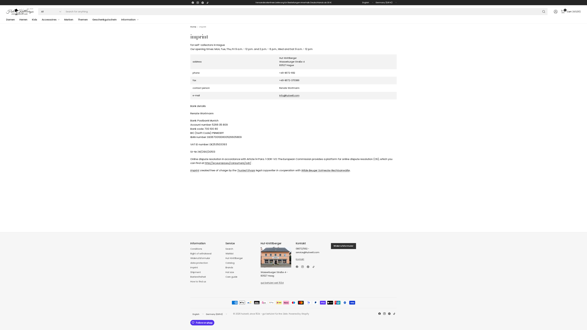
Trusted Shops (246, 170)
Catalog (229, 262)
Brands (229, 267)
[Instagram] (197, 2)
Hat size (229, 272)
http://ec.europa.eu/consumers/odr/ (228, 163)
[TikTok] (207, 2)
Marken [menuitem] (68, 19)
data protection (199, 262)
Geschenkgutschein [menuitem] (104, 19)
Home (193, 27)
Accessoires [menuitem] (49, 19)
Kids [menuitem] (34, 19)
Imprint (194, 170)
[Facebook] (192, 2)
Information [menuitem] (128, 19)
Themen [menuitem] (83, 19)
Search (229, 248)
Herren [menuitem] (23, 19)
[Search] (544, 11)
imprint (194, 267)
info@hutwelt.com (289, 95)
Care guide (231, 276)
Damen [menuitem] (10, 19)
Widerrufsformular (200, 258)
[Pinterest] (202, 2)
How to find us (198, 281)
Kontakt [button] (300, 259)
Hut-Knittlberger (234, 258)
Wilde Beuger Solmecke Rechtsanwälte (325, 170)
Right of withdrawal (200, 253)
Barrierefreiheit (198, 276)
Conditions (196, 248)
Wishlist (229, 253)
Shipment (195, 272)
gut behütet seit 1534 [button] (272, 282)
